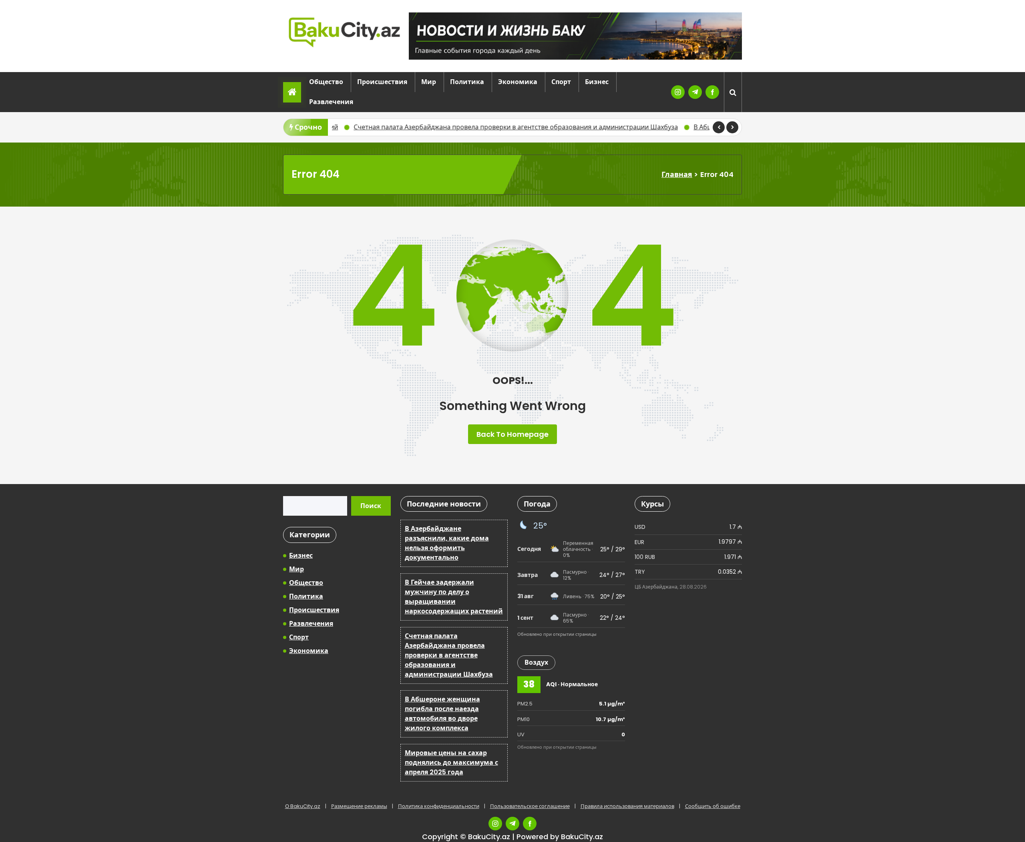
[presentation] (719, 127)
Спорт (561, 81)
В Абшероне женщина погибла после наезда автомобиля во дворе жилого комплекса (442, 714)
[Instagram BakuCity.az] (678, 92)
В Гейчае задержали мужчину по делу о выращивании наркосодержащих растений (454, 597)
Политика (467, 81)
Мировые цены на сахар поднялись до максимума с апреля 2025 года (451, 762)
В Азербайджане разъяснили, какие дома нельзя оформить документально (447, 543)
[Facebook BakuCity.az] (712, 92)
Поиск (370, 505)
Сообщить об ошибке (712, 806)
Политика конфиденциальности (438, 806)
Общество (326, 81)
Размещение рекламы (359, 806)
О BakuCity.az (302, 806)
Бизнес (597, 81)
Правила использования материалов (627, 806)
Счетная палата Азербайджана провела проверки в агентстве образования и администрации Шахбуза (473, 127)
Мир (428, 81)
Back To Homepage (512, 434)
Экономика (517, 81)
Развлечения (331, 102)
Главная (676, 174)
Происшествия (382, 81)
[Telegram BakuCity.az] (695, 92)
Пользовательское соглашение (530, 806)
